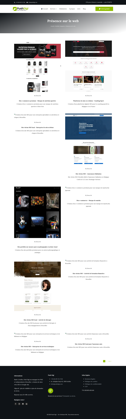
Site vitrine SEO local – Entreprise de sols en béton (37, 127)
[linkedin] (26, 403)
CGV (86, 386)
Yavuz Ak (38, 95)
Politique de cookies (91, 381)
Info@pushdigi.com (57, 384)
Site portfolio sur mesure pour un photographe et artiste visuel (37, 247)
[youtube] (22, 403)
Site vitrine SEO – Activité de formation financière (88, 273)
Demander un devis (69, 396)
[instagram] (19, 403)
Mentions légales (90, 379)
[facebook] (15, 403)
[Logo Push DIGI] (20, 7)
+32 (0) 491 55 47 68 (57, 379)
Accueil (52, 26)
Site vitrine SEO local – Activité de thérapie (37, 320)
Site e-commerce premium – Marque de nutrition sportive (37, 101)
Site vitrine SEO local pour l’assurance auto (88, 344)
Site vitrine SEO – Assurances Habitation (88, 174)
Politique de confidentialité (93, 384)
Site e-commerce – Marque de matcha (88, 200)
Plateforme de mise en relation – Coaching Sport (88, 101)
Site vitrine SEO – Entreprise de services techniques (37, 346)
